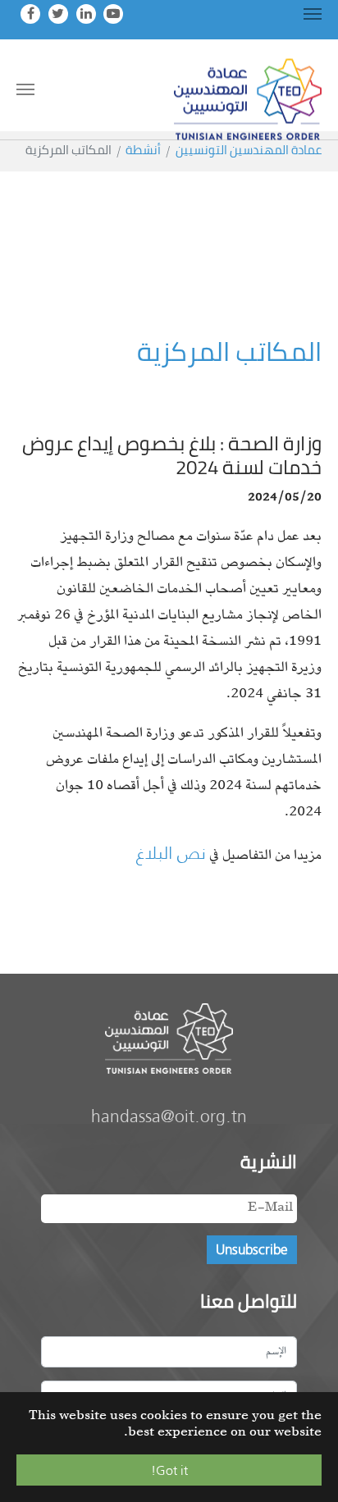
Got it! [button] (169, 1470)
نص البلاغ (171, 852)
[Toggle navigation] (313, 14)
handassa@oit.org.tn (169, 1116)
